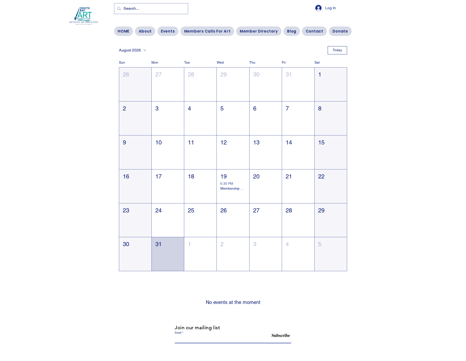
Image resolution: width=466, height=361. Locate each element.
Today (337, 50)
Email (178, 332)
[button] (135, 84)
